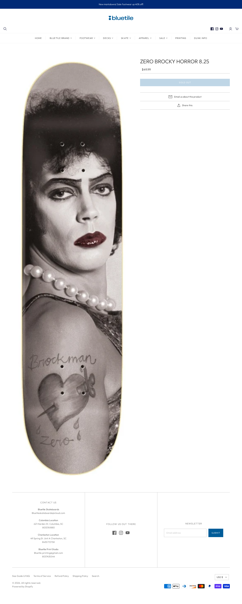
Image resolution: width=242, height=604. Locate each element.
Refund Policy (62, 576)
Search (95, 576)
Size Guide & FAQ (21, 576)
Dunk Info (200, 38)
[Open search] (5, 28)
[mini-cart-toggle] (237, 29)
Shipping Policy (80, 576)
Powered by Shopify (22, 586)
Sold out (185, 82)
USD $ (220, 577)
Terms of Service (42, 576)
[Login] (230, 29)
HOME (38, 38)
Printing (180, 38)
